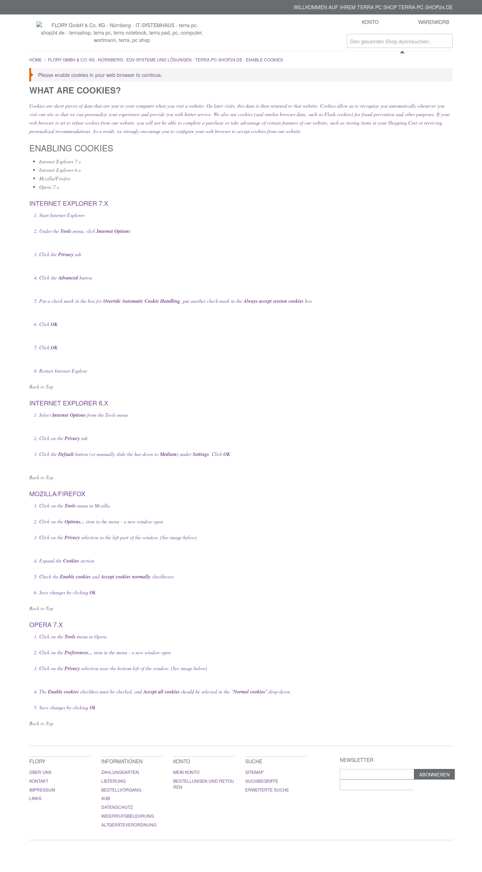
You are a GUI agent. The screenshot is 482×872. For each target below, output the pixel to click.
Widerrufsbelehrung (127, 816)
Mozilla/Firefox (54, 178)
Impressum (42, 790)
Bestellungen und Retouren (203, 784)
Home (35, 59)
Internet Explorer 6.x (60, 170)
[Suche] (446, 41)
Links (35, 798)
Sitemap (254, 772)
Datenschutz (117, 807)
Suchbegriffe (261, 781)
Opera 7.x (49, 187)
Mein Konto (186, 772)
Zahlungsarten (120, 772)
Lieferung (113, 781)
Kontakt (38, 781)
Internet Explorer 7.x (60, 161)
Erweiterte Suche (267, 790)
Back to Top (41, 386)
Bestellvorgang (121, 790)
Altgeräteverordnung (128, 825)
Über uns (40, 772)
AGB (105, 798)
